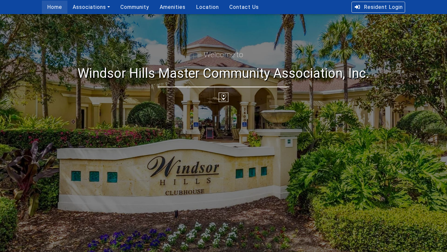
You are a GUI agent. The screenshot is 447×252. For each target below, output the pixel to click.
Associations (89, 7)
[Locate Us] (223, 97)
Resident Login (383, 7)
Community (134, 7)
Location (207, 7)
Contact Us (244, 7)
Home (54, 7)
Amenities (173, 7)
